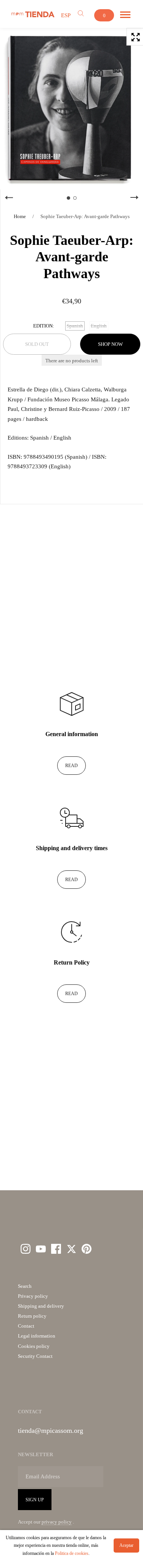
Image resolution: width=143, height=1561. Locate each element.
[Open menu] (125, 15)
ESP (66, 15)
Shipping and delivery (41, 1306)
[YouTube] (41, 1249)
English (99, 326)
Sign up (35, 1499)
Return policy (32, 1316)
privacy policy (57, 1522)
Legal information (36, 1336)
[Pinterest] (87, 1249)
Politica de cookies (71, 1553)
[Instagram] (26, 1249)
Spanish (75, 326)
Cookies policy (34, 1346)
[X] (71, 1249)
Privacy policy (33, 1296)
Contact (26, 1326)
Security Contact (35, 1356)
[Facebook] (56, 1249)
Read (71, 765)
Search (25, 1286)
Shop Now (110, 344)
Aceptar (126, 1545)
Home (20, 216)
